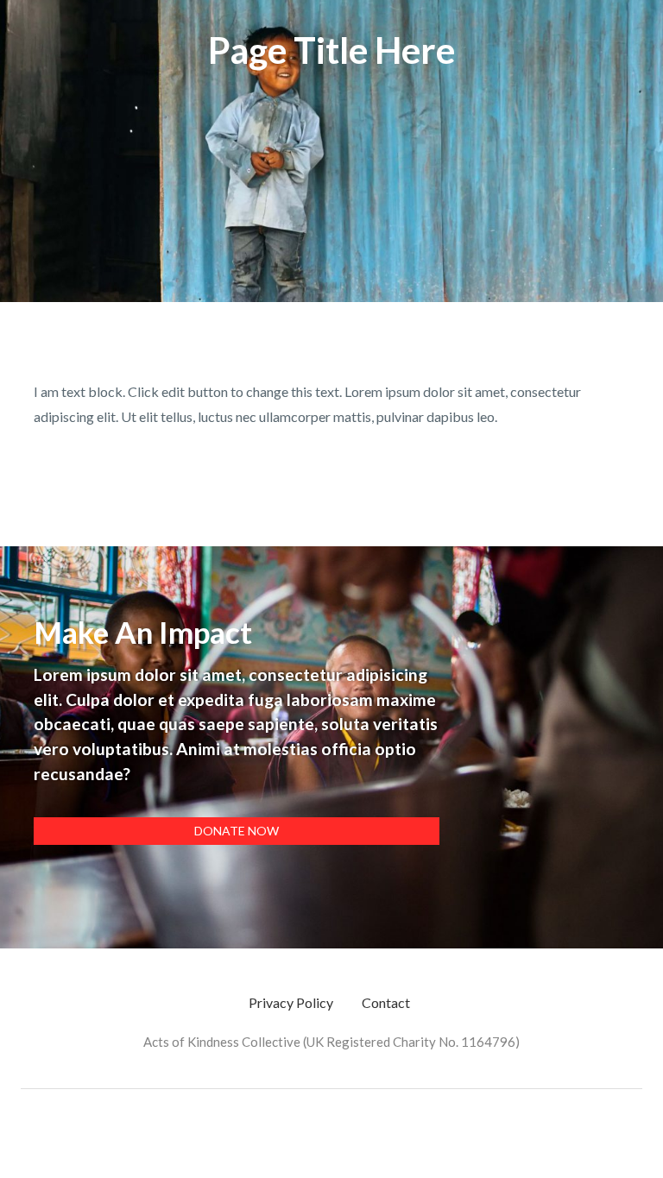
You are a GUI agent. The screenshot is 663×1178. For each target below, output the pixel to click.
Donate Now (236, 830)
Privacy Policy (291, 1002)
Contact (386, 1002)
